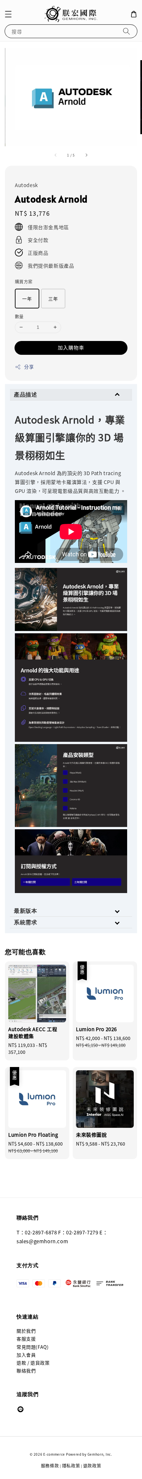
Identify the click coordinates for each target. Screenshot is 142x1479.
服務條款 (50, 1465)
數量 (19, 316)
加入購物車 (71, 347)
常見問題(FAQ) (33, 1347)
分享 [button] (29, 366)
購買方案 (24, 281)
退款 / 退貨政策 (33, 1362)
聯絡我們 (26, 1370)
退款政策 (92, 1465)
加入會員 (26, 1354)
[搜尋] (126, 31)
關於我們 (26, 1330)
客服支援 (26, 1338)
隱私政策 (71, 1465)
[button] (8, 14)
